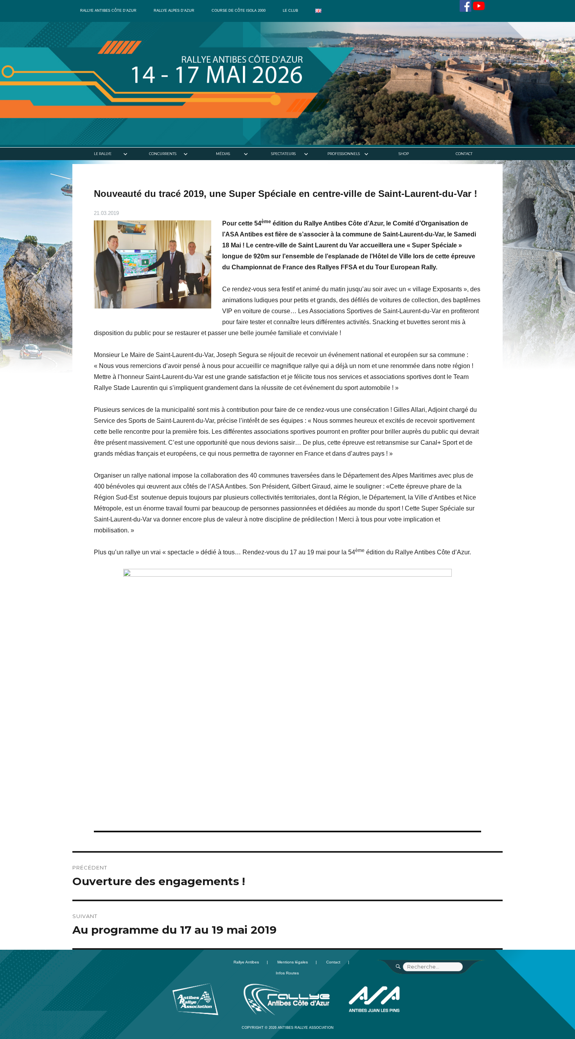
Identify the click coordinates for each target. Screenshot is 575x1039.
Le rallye (102, 154)
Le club (290, 11)
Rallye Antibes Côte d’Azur (108, 11)
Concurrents (162, 154)
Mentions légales (292, 962)
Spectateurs (283, 154)
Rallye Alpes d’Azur (174, 11)
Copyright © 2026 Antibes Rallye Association (288, 1028)
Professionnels (343, 154)
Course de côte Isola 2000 (239, 11)
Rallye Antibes (246, 962)
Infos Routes (287, 973)
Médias (223, 154)
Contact (464, 154)
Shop (404, 154)
